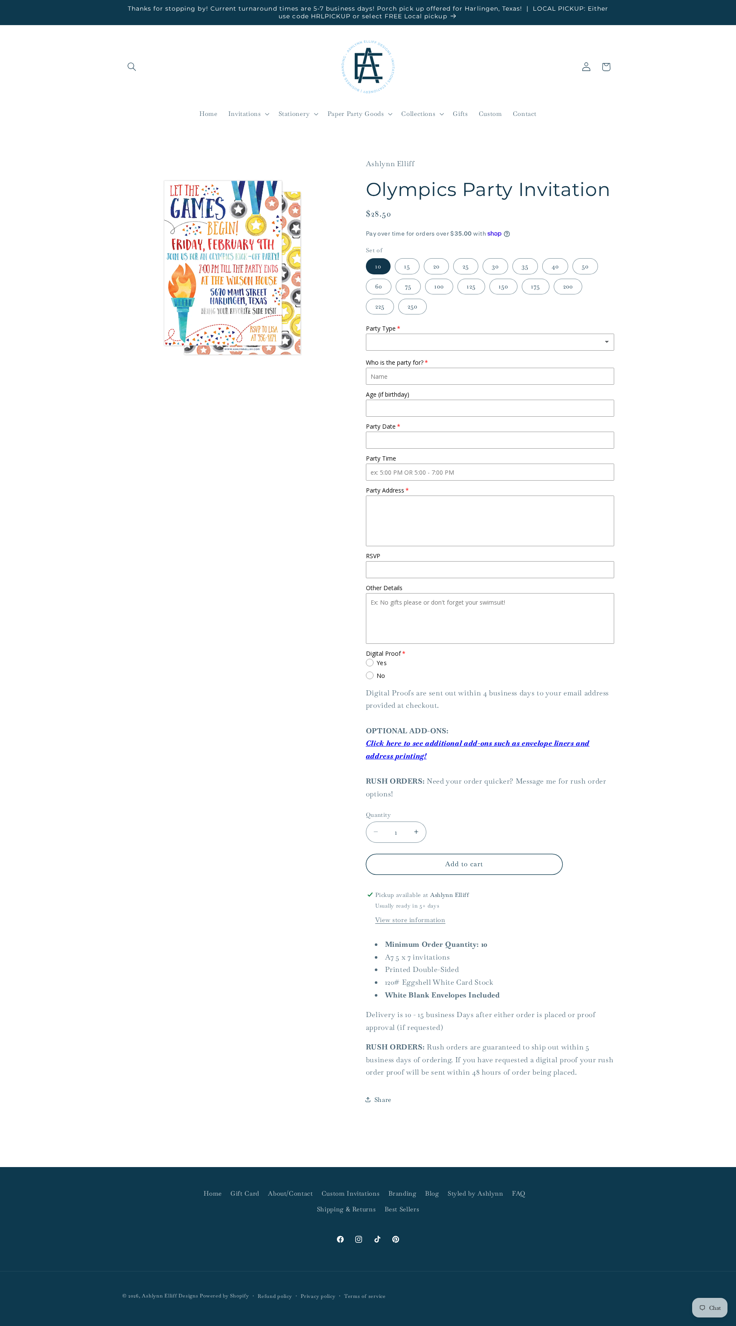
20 (436, 266)
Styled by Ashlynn (475, 1193)
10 (378, 266)
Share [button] (382, 1099)
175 (535, 286)
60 (378, 286)
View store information (410, 919)
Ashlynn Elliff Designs (170, 1295)
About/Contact (290, 1193)
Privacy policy (318, 1296)
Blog (432, 1193)
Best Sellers (402, 1209)
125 (471, 286)
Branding (402, 1193)
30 (495, 266)
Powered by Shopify (224, 1295)
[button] (132, 67)
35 (525, 266)
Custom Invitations (351, 1193)
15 (407, 266)
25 (466, 266)
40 (555, 266)
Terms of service (365, 1296)
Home (213, 1193)
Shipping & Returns (346, 1209)
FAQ (519, 1193)
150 (503, 286)
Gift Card (244, 1193)
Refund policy (275, 1296)
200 (568, 286)
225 (380, 306)
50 (585, 266)
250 (412, 306)
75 (408, 286)
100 (439, 286)
